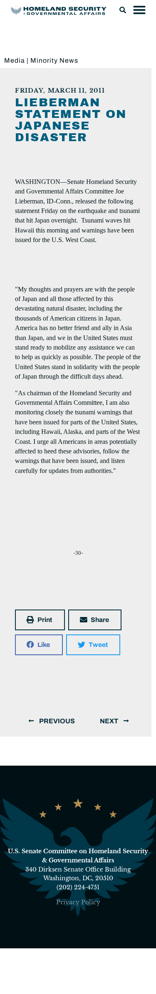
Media (14, 60)
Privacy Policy (78, 902)
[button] (122, 10)
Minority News (54, 60)
